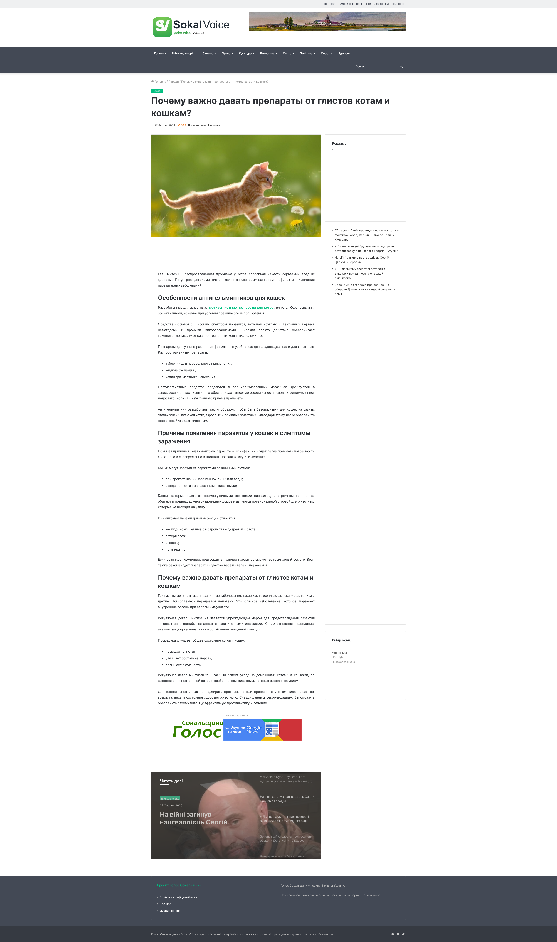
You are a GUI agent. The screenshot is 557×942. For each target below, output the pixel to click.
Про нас (329, 3)
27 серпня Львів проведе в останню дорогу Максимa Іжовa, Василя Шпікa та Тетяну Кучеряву (367, 235)
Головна (160, 53)
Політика (306, 53)
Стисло (208, 53)
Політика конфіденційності (385, 3)
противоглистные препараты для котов (240, 307)
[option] (236, 815)
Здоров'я (167, 798)
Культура (245, 53)
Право (226, 53)
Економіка (267, 53)
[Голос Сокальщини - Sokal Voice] (191, 27)
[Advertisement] (237, 253)
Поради (173, 81)
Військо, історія (183, 53)
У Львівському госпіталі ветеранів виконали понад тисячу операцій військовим (202, 816)
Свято (287, 53)
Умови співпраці (350, 3)
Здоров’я (344, 53)
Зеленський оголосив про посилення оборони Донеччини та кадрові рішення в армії (365, 289)
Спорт (325, 53)
